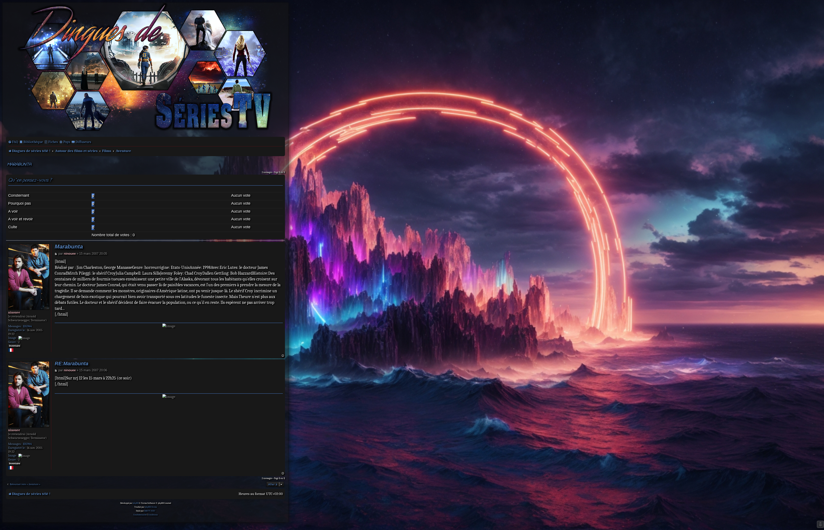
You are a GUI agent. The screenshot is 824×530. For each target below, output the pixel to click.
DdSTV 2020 (149, 511)
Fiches (53, 142)
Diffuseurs (83, 142)
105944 (27, 326)
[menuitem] (13, 142)
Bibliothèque (33, 142)
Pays (66, 142)
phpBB (136, 503)
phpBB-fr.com (151, 507)
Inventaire (14, 345)
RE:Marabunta (71, 363)
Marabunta (19, 164)
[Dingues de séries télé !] (145, 69)
